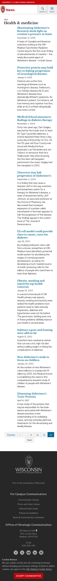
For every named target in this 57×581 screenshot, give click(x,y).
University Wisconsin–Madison (18, 2)
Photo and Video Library (28, 504)
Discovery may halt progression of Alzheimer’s (34, 174)
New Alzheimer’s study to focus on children (33, 359)
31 (31, 435)
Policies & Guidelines (28, 513)
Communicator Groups (28, 500)
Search (42, 12)
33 (44, 435)
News (10, 10)
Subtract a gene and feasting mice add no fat (34, 332)
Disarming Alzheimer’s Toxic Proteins (31, 395)
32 (37, 435)
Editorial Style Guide (28, 508)
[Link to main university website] (28, 464)
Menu (52, 12)
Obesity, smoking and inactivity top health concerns (31, 283)
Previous (11, 434)
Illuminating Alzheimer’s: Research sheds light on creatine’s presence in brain (34, 31)
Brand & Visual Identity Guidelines (28, 517)
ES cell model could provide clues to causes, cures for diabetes (35, 234)
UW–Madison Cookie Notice (39, 569)
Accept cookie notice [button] (28, 576)
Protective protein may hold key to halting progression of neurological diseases (35, 70)
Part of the (28, 483)
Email (28, 542)
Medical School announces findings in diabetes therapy (34, 118)
